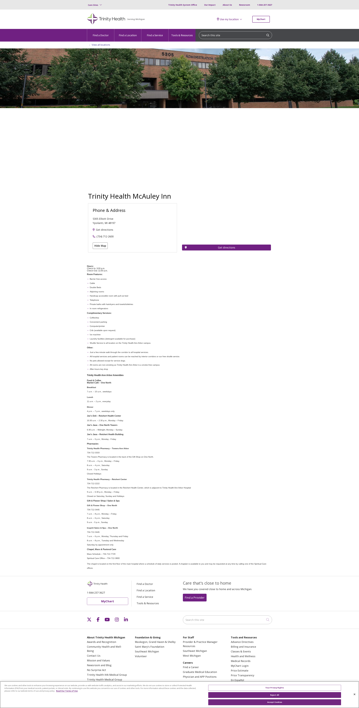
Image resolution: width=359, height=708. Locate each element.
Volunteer (141, 656)
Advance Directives (242, 642)
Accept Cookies (274, 702)
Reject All (274, 695)
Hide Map (100, 245)
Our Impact (210, 5)
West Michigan (192, 655)
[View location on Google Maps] (226, 218)
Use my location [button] (229, 19)
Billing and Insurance (243, 646)
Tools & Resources (182, 35)
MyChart (261, 19)
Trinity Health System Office (182, 5)
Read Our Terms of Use (67, 691)
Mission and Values (98, 660)
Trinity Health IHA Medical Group (107, 674)
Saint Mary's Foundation (149, 646)
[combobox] (235, 35)
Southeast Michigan (147, 651)
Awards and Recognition (101, 642)
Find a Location (128, 35)
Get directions (104, 229)
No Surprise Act (96, 670)
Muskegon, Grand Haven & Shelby (155, 642)
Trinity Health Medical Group (104, 679)
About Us (227, 5)
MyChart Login (239, 665)
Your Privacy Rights (274, 687)
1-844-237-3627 (264, 5)
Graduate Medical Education (200, 672)
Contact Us (93, 655)
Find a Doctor (101, 35)
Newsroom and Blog (99, 665)
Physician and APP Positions (200, 676)
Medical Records (240, 661)
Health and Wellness (243, 656)
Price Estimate (239, 670)
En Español (237, 680)
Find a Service (155, 35)
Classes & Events (241, 651)
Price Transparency (242, 675)
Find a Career (191, 667)
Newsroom (244, 5)
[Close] (354, 694)
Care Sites (93, 5)
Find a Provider (195, 597)
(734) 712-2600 (105, 236)
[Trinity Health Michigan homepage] (106, 19)
